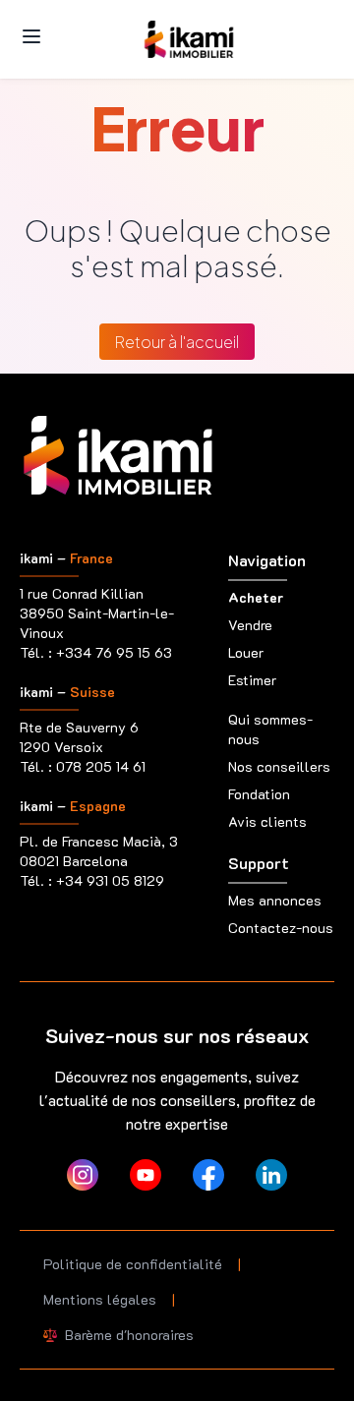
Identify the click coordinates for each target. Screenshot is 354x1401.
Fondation (259, 794)
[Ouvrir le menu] (31, 36)
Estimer (252, 680)
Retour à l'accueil (177, 341)
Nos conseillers (279, 766)
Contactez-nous (280, 927)
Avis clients (267, 821)
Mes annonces (275, 900)
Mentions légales (99, 1299)
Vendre (250, 624)
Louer (246, 652)
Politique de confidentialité (132, 1264)
